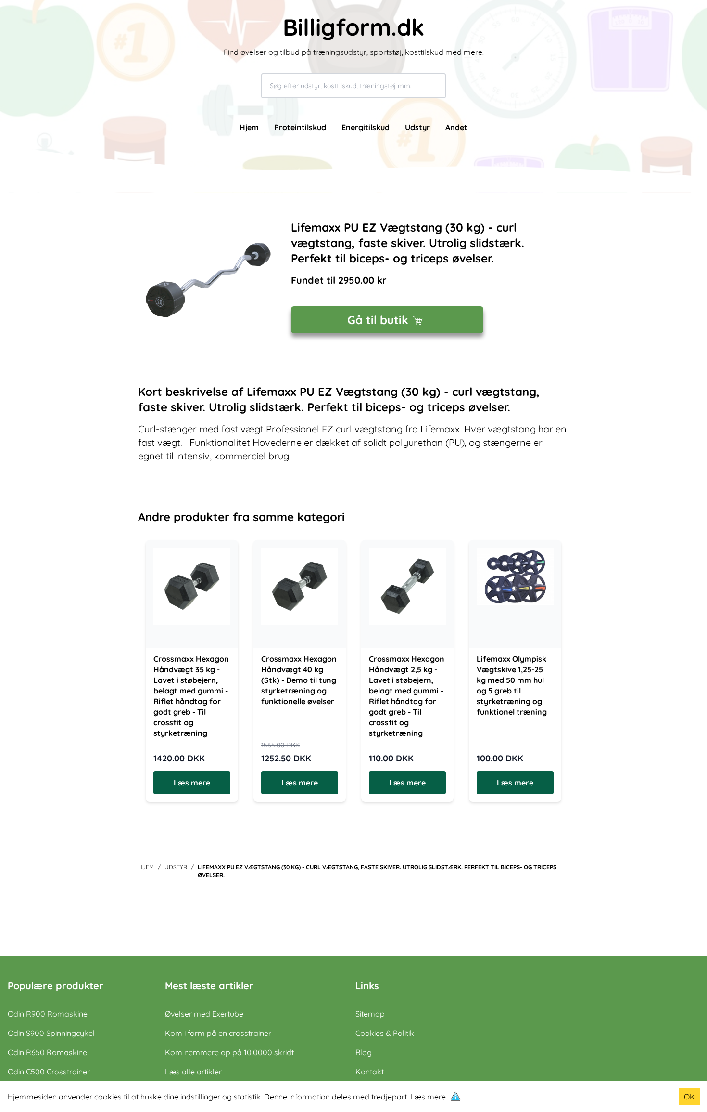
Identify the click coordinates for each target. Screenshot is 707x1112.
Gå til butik (377, 320)
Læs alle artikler (193, 1071)
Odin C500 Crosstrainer (49, 1071)
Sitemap (370, 1014)
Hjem (249, 127)
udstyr (175, 867)
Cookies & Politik (384, 1033)
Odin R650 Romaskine (47, 1052)
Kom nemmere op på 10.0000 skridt (229, 1052)
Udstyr (417, 127)
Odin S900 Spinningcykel (51, 1033)
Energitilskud (365, 127)
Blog (363, 1052)
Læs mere (428, 1096)
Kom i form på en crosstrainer (218, 1033)
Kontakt (369, 1071)
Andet (456, 127)
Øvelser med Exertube (204, 1014)
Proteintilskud (300, 127)
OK (689, 1096)
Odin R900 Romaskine (48, 1014)
